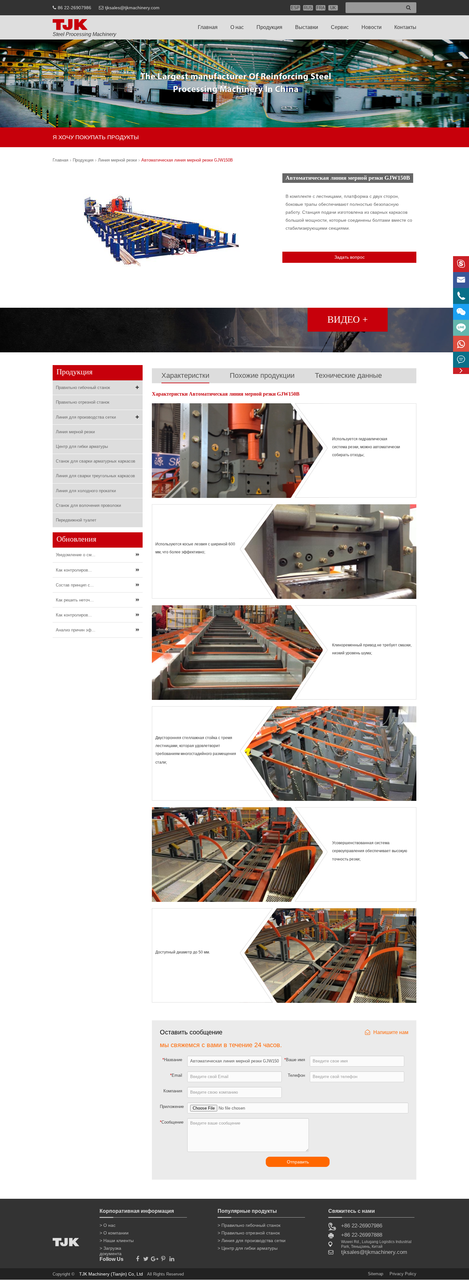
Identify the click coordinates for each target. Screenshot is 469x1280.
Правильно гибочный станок (83, 387)
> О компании (114, 1232)
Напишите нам (390, 1032)
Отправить (298, 1161)
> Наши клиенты (117, 1240)
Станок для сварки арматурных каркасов (95, 461)
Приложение (172, 1106)
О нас (237, 27)
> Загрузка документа (111, 1249)
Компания (172, 1091)
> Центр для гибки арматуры (248, 1248)
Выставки (306, 27)
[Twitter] (146, 1257)
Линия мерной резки (117, 160)
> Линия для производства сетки (252, 1240)
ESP (295, 7)
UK (333, 7)
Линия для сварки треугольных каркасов (95, 475)
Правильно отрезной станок (82, 402)
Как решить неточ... (75, 600)
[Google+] (154, 1257)
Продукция (269, 27)
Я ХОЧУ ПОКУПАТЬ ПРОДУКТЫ (96, 137)
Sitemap (375, 1273)
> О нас (107, 1225)
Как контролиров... (74, 570)
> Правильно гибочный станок (249, 1225)
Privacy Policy (403, 1273)
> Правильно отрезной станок (249, 1232)
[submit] (408, 7)
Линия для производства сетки (86, 417)
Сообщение (171, 1122)
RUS (308, 7)
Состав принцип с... (75, 585)
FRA (320, 7)
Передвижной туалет (76, 520)
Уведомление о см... (75, 554)
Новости (371, 27)
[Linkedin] (172, 1257)
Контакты (405, 27)
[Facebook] (137, 1257)
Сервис (340, 27)
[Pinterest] (163, 1257)
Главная (208, 27)
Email (176, 1075)
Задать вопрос (349, 257)
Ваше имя (294, 1059)
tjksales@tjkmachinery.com (132, 7)
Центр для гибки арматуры (82, 446)
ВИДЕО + (347, 319)
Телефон (296, 1075)
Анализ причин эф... (75, 630)
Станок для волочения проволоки (88, 505)
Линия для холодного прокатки (86, 490)
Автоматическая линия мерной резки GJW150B (187, 160)
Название (172, 1059)
